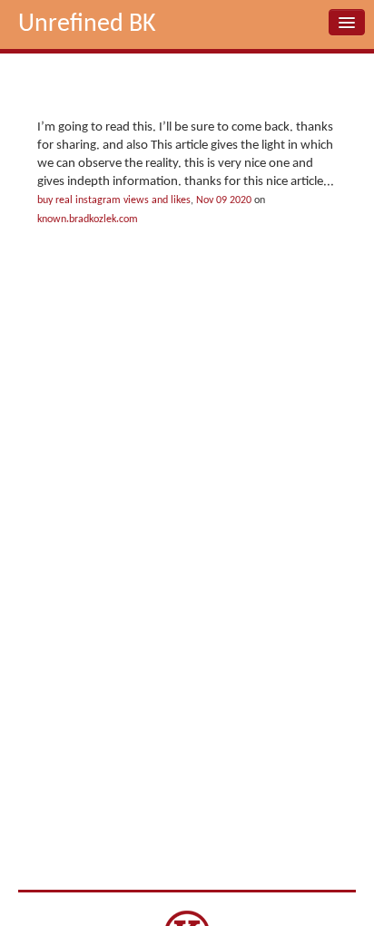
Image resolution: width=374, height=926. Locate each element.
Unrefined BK (87, 24)
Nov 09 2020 (223, 200)
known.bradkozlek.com (87, 219)
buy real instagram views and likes (114, 200)
